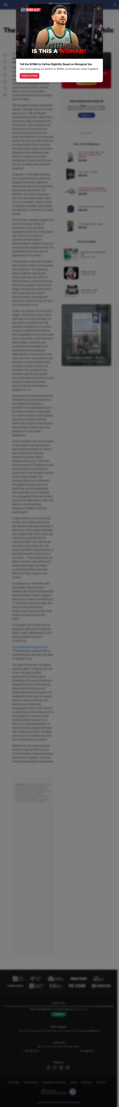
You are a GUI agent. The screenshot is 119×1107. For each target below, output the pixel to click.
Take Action (29, 75)
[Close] (98, 8)
